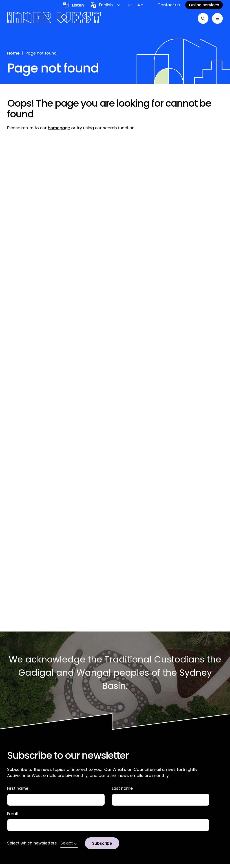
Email (12, 813)
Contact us (168, 5)
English (106, 5)
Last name (122, 788)
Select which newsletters (32, 843)
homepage (59, 128)
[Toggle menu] (217, 18)
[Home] (54, 18)
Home (13, 53)
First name (17, 788)
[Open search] (203, 18)
